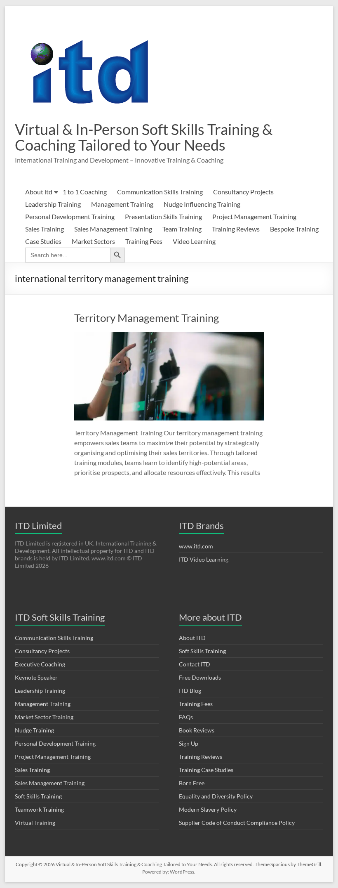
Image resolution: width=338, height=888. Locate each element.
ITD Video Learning (203, 559)
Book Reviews (196, 730)
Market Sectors (93, 241)
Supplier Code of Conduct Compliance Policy (237, 822)
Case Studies (43, 241)
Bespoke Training (294, 229)
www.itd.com (196, 546)
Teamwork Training (39, 809)
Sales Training (44, 229)
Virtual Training (35, 822)
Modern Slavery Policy (208, 809)
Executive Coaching (40, 664)
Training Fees (143, 241)
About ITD (192, 637)
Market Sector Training (44, 716)
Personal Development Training (70, 216)
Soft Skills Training (38, 796)
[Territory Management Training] (169, 336)
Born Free (191, 782)
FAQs (186, 716)
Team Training (182, 229)
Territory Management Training (146, 317)
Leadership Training (53, 204)
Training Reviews (236, 229)
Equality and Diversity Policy (216, 796)
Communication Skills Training (160, 192)
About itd (38, 192)
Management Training (122, 204)
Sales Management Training (113, 229)
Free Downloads (200, 677)
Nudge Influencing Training (202, 204)
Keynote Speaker (36, 677)
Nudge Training (34, 730)
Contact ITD (194, 664)
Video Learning (194, 241)
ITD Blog (190, 690)
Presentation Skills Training (163, 216)
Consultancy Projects (243, 192)
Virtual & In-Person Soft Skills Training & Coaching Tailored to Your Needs (143, 137)
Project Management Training (254, 216)
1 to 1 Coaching (85, 192)
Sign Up (188, 743)
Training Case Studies (206, 769)
